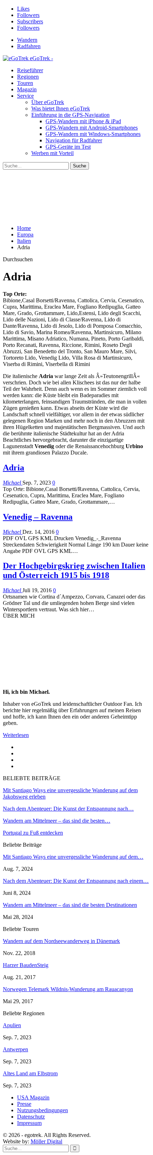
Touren (25, 83)
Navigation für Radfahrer (74, 140)
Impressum (29, 1123)
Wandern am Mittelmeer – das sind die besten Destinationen (70, 905)
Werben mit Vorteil (52, 153)
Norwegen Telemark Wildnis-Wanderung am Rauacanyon (68, 989)
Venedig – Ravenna (38, 516)
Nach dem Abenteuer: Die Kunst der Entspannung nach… (68, 809)
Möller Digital (46, 1141)
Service (25, 96)
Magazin (27, 89)
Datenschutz (31, 1117)
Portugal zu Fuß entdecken (33, 833)
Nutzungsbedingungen (42, 1110)
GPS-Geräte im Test (68, 147)
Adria (13, 467)
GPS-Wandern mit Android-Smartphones (92, 128)
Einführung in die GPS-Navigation (70, 115)
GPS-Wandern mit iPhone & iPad (83, 121)
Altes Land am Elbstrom (30, 1073)
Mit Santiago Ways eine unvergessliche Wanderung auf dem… (73, 857)
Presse (24, 1104)
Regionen (28, 77)
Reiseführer (30, 70)
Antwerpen (15, 1049)
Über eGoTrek (47, 102)
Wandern (27, 40)
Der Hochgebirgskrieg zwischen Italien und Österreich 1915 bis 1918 (74, 570)
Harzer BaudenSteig (25, 965)
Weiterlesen (16, 735)
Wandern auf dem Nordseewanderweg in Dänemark (61, 941)
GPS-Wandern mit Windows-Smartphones (93, 134)
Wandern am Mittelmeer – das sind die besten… (56, 821)
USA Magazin (33, 1097)
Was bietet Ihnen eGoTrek (60, 108)
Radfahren (29, 46)
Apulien (12, 1025)
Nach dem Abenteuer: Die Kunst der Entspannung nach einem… (76, 881)
